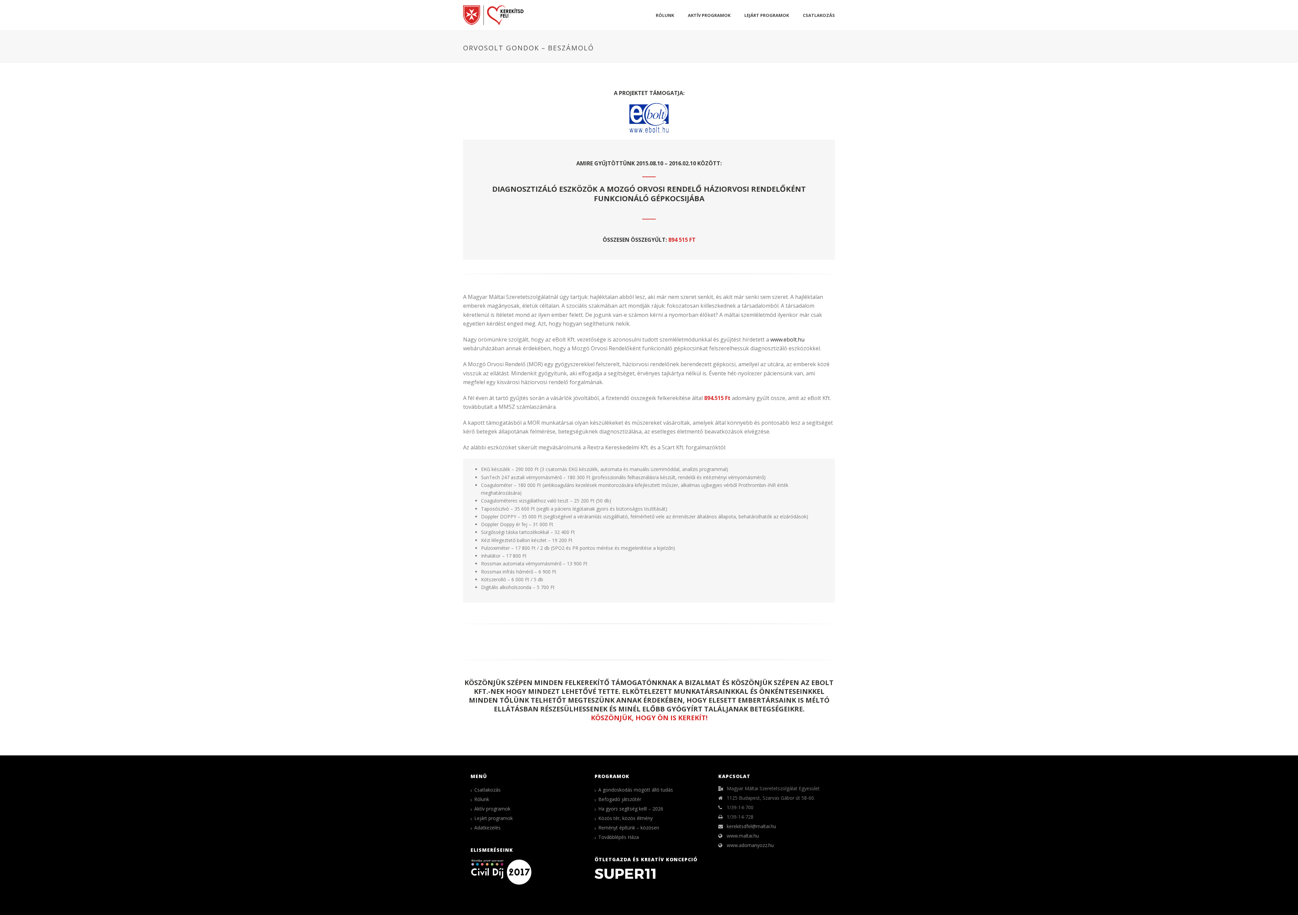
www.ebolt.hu (787, 339)
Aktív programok (709, 15)
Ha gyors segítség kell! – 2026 (630, 809)
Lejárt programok (766, 15)
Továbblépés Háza (618, 837)
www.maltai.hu (743, 836)
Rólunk (665, 15)
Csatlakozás (819, 15)
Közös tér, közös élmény (625, 818)
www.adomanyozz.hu (750, 845)
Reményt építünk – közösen (628, 828)
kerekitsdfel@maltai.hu (751, 826)
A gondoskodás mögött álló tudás (635, 790)
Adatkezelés (487, 828)
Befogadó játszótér (619, 799)
